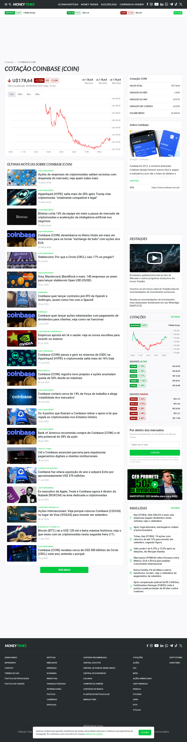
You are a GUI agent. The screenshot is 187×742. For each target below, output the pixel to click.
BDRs (135, 673)
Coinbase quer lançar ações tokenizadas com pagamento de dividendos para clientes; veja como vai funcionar (78, 317)
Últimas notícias (68, 4)
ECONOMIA (52, 673)
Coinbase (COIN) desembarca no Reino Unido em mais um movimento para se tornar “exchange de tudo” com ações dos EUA (79, 239)
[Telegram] (171, 4)
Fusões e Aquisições (48, 468)
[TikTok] (176, 646)
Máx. (37, 94)
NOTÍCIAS (51, 657)
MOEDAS (137, 689)
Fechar (145, 732)
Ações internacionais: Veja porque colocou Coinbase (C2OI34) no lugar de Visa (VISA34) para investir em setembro (79, 513)
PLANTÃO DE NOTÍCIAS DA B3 (96, 694)
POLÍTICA (51, 694)
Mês (20, 94)
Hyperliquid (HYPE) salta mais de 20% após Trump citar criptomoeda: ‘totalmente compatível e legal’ (74, 196)
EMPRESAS (52, 668)
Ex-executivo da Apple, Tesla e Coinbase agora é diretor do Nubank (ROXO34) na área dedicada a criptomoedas (77, 493)
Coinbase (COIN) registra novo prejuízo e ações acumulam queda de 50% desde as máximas (77, 376)
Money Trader (89, 4)
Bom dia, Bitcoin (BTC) (48, 527)
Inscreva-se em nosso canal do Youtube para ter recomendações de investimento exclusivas (154, 290)
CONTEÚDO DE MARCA (93, 689)
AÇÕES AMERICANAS (142, 678)
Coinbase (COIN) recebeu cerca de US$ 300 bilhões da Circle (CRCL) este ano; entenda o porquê (78, 552)
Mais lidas (138, 508)
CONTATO (9, 668)
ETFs (135, 705)
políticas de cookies (94, 734)
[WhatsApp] (166, 4)
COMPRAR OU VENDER (93, 684)
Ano (29, 94)
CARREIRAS (52, 699)
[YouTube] (156, 4)
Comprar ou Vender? (132, 4)
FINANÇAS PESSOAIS (56, 684)
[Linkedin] (161, 4)
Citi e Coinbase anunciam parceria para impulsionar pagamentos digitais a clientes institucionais (72, 454)
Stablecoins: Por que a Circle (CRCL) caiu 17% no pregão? (76, 257)
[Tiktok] (176, 4)
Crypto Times (44, 449)
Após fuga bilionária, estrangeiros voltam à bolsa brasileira (156, 529)
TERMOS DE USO (12, 673)
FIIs (134, 668)
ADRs (135, 699)
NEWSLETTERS (89, 699)
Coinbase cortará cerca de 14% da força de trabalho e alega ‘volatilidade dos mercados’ (77, 395)
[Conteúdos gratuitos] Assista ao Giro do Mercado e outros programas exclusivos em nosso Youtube (152, 278)
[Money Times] (24, 4)
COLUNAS (87, 678)
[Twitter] (180, 4)
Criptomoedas (45, 351)
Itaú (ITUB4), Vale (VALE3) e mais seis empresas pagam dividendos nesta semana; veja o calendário (154, 517)
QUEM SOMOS (11, 657)
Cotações (9, 62)
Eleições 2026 (109, 4)
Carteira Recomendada (50, 331)
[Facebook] (147, 4)
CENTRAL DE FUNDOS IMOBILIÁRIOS (99, 668)
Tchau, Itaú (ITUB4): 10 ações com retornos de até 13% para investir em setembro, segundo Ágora (153, 539)
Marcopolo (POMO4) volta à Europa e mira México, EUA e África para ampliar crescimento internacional (156, 560)
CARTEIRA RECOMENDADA (95, 657)
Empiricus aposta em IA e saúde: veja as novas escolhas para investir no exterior (79, 337)
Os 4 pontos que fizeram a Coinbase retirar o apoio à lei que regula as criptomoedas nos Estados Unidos (77, 415)
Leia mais (134, 181)
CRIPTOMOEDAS (140, 684)
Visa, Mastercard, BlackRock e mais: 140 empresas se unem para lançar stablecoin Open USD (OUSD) (77, 278)
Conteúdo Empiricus (48, 507)
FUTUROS (137, 694)
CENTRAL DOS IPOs (92, 663)
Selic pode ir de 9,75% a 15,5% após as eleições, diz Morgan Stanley (154, 550)
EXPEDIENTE (10, 663)
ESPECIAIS (51, 705)
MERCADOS (52, 663)
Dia (11, 94)
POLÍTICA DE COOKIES (14, 684)
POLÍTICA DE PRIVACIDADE (17, 678)
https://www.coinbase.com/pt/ (166, 187)
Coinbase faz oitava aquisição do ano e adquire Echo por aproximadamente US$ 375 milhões (76, 473)
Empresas (42, 292)
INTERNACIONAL (54, 689)
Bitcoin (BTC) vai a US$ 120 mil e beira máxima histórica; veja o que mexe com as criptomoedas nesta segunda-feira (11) (79, 532)
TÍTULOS (137, 710)
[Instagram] (151, 4)
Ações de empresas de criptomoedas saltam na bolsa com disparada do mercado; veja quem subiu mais (77, 176)
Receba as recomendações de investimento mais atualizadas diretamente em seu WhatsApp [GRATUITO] (154, 302)
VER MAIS (175, 317)
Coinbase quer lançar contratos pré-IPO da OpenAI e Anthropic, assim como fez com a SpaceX (72, 298)
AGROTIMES (174, 663)
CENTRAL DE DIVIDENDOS (94, 673)
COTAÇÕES (138, 657)
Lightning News (45, 171)
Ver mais (64, 569)
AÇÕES (136, 663)
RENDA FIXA (52, 678)
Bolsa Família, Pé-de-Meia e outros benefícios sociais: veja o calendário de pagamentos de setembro (155, 573)
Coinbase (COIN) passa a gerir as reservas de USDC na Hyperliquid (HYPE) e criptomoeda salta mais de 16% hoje (76, 356)
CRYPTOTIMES (175, 657)
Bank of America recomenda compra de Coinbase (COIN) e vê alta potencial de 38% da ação (79, 434)
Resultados (44, 370)
